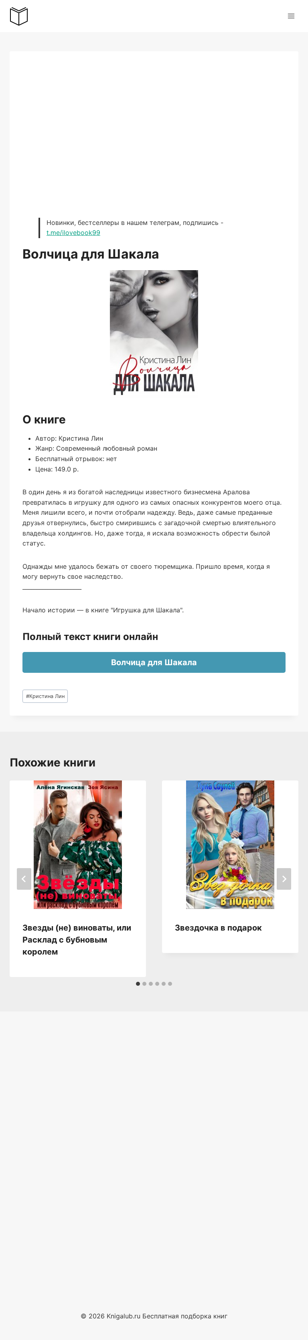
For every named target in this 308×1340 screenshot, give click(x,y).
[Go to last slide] (24, 879)
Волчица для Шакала (154, 662)
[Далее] (284, 879)
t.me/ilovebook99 (73, 233)
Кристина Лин (45, 696)
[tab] (138, 984)
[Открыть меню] (291, 16)
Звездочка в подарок (218, 928)
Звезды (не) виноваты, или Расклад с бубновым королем (76, 940)
